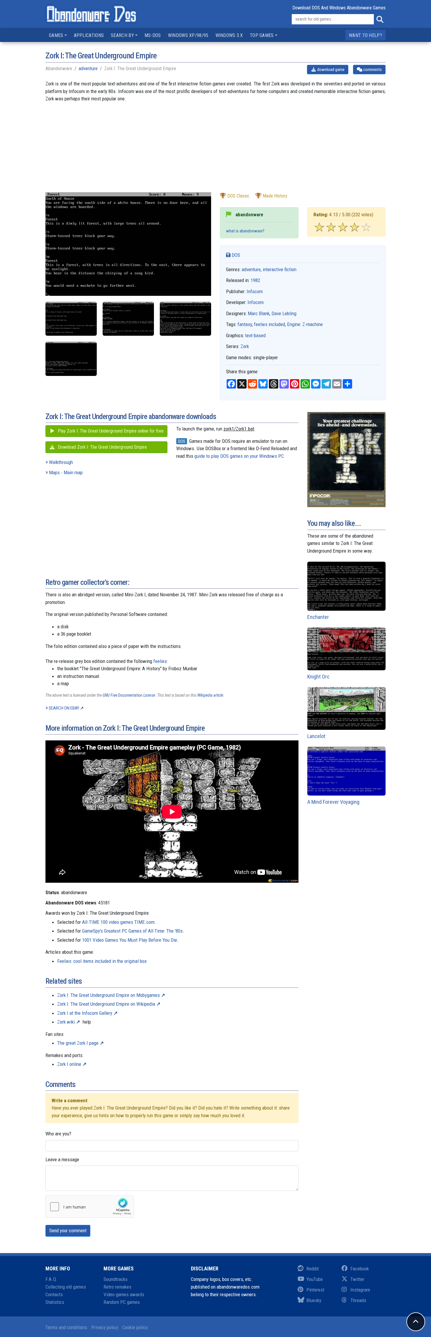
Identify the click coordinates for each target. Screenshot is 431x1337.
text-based (255, 335)
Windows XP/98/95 (188, 35)
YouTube (314, 1279)
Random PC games (121, 1302)
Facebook (359, 1269)
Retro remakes (117, 1287)
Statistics (54, 1302)
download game (330, 69)
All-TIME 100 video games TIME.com (118, 922)
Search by (122, 35)
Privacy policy (104, 1327)
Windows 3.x (229, 35)
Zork (244, 346)
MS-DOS (153, 35)
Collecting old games (65, 1287)
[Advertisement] (215, 151)
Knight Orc (318, 676)
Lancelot (316, 736)
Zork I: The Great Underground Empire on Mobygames (108, 995)
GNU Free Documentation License (129, 695)
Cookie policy (135, 1327)
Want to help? (365, 35)
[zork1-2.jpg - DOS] (71, 319)
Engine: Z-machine (305, 324)
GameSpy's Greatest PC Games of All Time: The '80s (132, 931)
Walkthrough (61, 462)
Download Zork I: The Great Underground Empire (102, 447)
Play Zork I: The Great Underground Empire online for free (110, 431)
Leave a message (62, 1159)
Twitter (357, 1279)
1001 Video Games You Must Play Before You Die (129, 940)
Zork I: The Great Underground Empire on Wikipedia (106, 1004)
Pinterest (315, 1290)
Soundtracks (115, 1279)
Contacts (54, 1294)
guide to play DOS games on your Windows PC (239, 456)
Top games (262, 35)
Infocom (255, 291)
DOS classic (238, 196)
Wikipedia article (210, 695)
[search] (380, 19)
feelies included (269, 324)
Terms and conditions (66, 1327)
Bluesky (313, 1300)
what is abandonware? (245, 231)
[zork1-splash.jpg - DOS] (71, 359)
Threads (358, 1300)
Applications (89, 35)
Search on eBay (64, 708)
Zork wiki (66, 1022)
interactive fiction (279, 269)
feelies (160, 661)
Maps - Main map (66, 472)
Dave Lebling (284, 313)
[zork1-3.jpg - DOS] (185, 319)
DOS (235, 255)
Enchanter (318, 617)
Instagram (360, 1290)
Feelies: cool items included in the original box (102, 961)
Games (56, 35)
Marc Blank (258, 313)
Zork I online (69, 1064)
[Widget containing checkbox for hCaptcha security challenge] (89, 1207)
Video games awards (123, 1294)
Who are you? (58, 1134)
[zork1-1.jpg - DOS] (128, 319)
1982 (255, 280)
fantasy (244, 324)
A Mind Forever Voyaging (333, 802)
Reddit (312, 1269)
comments (372, 69)
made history (275, 196)
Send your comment (67, 1230)
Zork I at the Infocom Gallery (84, 1013)
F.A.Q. (51, 1279)
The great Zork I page (78, 1043)
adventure (88, 68)
